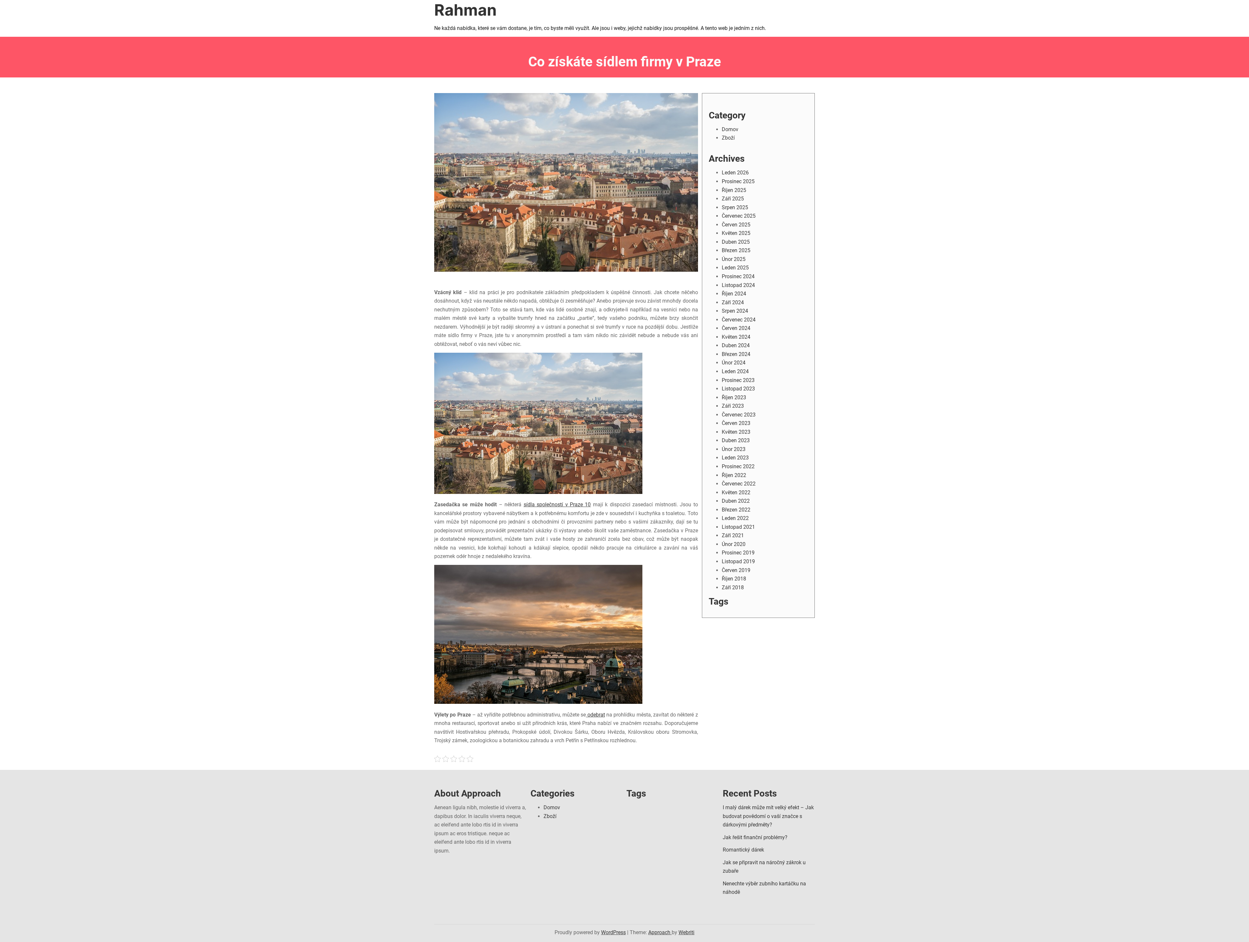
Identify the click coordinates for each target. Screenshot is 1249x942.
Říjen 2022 (734, 475)
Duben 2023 (736, 440)
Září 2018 (733, 587)
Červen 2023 (736, 423)
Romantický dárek (743, 850)
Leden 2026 (735, 173)
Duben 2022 (736, 501)
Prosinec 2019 (738, 553)
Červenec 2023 (739, 415)
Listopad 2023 (738, 389)
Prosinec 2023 (738, 380)
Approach (660, 932)
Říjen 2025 (734, 190)
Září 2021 (733, 535)
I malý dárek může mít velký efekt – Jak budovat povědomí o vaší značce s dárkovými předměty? (768, 816)
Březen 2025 (736, 250)
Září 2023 (733, 406)
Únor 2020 (733, 544)
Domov (730, 129)
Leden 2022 (735, 518)
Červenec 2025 (739, 216)
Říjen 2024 (734, 294)
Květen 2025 (736, 233)
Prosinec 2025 (738, 181)
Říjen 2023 (734, 397)
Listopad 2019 (738, 561)
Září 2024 (733, 302)
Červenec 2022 (739, 484)
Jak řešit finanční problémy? (755, 837)
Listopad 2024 (738, 285)
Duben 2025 (736, 242)
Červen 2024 (736, 328)
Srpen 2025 (735, 207)
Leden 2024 (735, 371)
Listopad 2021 (738, 527)
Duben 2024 (736, 345)
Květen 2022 (736, 492)
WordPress (613, 932)
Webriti (686, 932)
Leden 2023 (735, 458)
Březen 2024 (736, 354)
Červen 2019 (736, 570)
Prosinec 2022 (738, 466)
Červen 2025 (736, 225)
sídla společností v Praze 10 (557, 504)
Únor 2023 (733, 449)
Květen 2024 (736, 337)
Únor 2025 (733, 259)
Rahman (465, 10)
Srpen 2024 (735, 311)
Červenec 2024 (739, 320)
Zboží (728, 138)
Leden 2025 (735, 268)
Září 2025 (733, 199)
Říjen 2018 (734, 579)
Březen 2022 (736, 510)
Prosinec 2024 (738, 276)
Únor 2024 (733, 363)
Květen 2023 (736, 432)
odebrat (595, 715)
